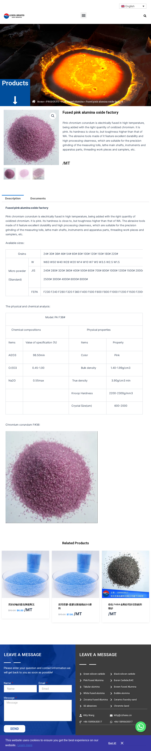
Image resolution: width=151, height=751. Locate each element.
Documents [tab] (38, 198)
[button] (83, 15)
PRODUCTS (52, 101)
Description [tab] (13, 198)
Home (40, 101)
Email (42, 683)
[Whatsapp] (141, 727)
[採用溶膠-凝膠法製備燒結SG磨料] (75, 595)
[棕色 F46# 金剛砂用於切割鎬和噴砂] (125, 595)
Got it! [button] (112, 743)
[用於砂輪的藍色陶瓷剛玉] (25, 595)
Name (7, 683)
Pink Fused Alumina (72, 101)
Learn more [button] (24, 745)
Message (9, 697)
